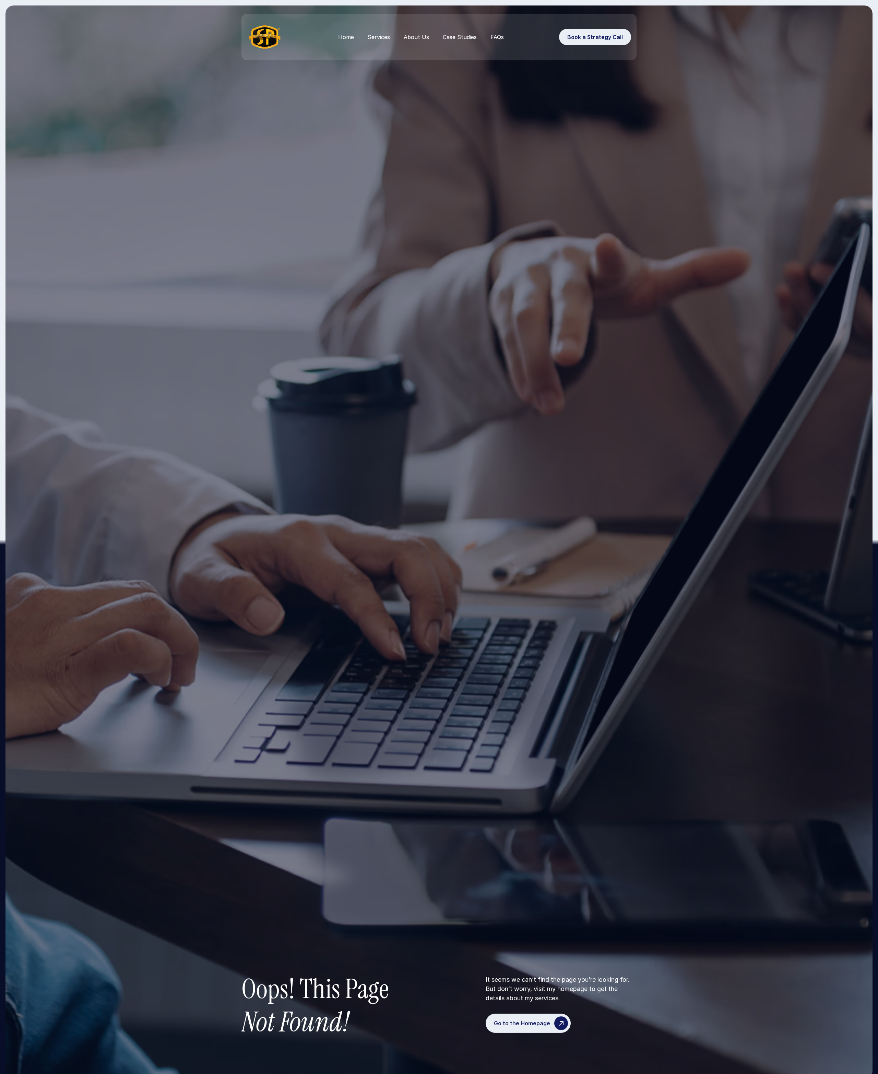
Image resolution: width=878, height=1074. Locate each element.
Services (379, 37)
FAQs (497, 37)
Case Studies (460, 37)
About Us (416, 37)
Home (346, 37)
